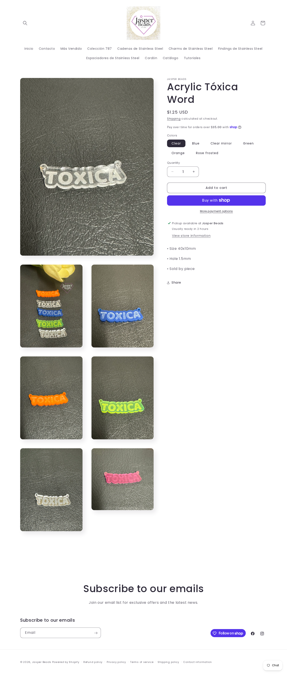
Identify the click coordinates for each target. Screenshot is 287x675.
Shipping (174, 119)
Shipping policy (168, 662)
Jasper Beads (41, 662)
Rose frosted (207, 153)
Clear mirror (221, 143)
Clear (176, 143)
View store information (191, 235)
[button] (25, 23)
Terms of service (141, 662)
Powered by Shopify (65, 662)
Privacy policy (116, 662)
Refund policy (92, 662)
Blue (196, 143)
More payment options (216, 211)
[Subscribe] (96, 633)
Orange (178, 153)
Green (248, 143)
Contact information (197, 662)
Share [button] (176, 282)
